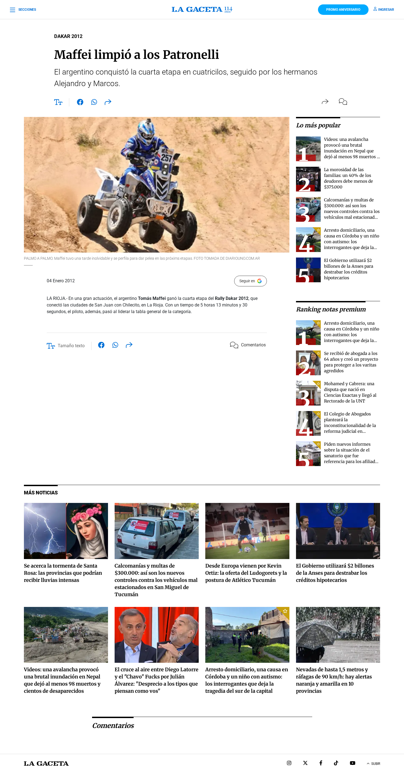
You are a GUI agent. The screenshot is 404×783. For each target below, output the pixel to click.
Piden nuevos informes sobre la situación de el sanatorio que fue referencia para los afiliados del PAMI (352, 456)
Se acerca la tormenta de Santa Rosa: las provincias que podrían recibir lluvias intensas (63, 573)
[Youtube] (352, 763)
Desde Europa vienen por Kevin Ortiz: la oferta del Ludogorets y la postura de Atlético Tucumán (246, 573)
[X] (305, 763)
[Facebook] (320, 763)
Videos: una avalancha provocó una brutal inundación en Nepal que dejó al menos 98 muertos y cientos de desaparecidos (351, 151)
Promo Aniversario (343, 10)
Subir (375, 764)
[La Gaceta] (202, 9)
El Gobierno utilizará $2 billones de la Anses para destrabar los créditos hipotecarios (335, 573)
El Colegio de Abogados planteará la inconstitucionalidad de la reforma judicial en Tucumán (350, 425)
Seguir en (247, 281)
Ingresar (386, 10)
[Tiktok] (336, 763)
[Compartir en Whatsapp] (94, 103)
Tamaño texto (71, 345)
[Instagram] (289, 763)
